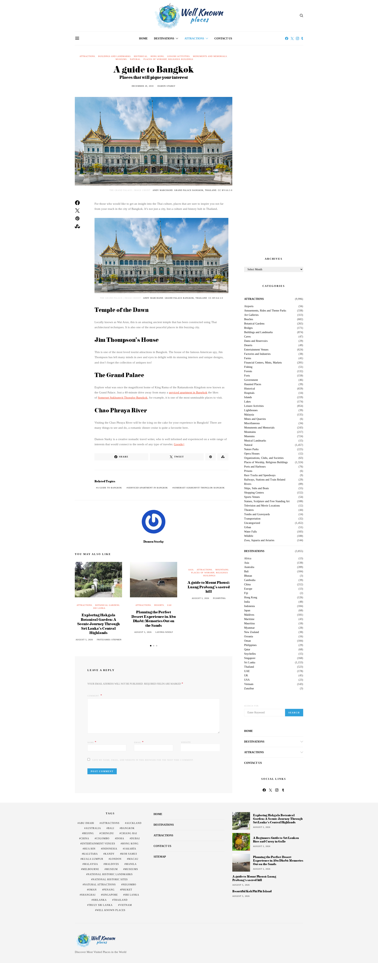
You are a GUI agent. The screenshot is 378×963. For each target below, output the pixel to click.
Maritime (249, 619)
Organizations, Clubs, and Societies (264, 458)
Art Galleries (251, 315)
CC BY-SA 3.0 (225, 190)
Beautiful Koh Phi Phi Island (251, 891)
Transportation (252, 518)
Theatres (249, 510)
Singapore (249, 658)
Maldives (249, 614)
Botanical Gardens (107, 605)
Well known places (110, 910)
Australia (249, 567)
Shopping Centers (254, 492)
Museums (121, 59)
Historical (140, 56)
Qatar (247, 649)
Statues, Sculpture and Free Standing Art (267, 501)
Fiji (246, 593)
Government (251, 380)
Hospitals (249, 393)
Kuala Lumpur (92, 859)
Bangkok (128, 828)
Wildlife (248, 536)
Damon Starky (166, 86)
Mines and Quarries (255, 419)
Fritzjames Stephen (109, 640)
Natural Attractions (100, 884)
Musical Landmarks (255, 440)
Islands (248, 397)
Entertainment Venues (256, 349)
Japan (247, 610)
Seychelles (250, 654)
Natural (135, 59)
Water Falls (250, 531)
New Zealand (251, 632)
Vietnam (248, 684)
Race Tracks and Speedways (259, 475)
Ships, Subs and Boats (256, 488)
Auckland (134, 823)
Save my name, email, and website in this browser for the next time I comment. (143, 760)
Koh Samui (129, 853)
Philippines (250, 645)
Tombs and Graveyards (257, 514)
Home (143, 38)
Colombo (102, 838)
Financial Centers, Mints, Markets (263, 362)
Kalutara (90, 853)
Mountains (222, 570)
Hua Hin (89, 848)
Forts (247, 375)
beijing (88, 833)
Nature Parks (251, 449)
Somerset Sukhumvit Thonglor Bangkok (122, 397)
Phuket (126, 889)
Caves (247, 336)
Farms (247, 358)
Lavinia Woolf (164, 632)
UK (246, 675)
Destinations (164, 38)
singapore (110, 894)
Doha (120, 838)
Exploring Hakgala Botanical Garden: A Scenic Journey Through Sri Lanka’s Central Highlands (98, 624)
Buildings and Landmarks (114, 56)
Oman (247, 641)
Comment (93, 696)
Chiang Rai (129, 833)
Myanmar (249, 628)
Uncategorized (252, 523)
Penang (109, 889)
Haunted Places (252, 384)
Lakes (247, 401)
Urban (247, 527)
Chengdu (107, 833)
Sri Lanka (99, 608)
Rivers (247, 484)
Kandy (110, 853)
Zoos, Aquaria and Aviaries (259, 540)
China (247, 584)
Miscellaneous (252, 423)
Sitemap (160, 856)
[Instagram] (297, 38)
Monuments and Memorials (210, 56)
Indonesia (249, 606)
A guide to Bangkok (109, 488)
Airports (248, 306)
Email (139, 742)
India (247, 601)
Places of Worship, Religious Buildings (168, 59)
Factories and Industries (257, 354)
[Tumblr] (302, 38)
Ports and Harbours (255, 466)
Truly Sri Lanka (101, 905)
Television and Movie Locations (262, 505)
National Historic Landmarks (110, 874)
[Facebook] (286, 38)
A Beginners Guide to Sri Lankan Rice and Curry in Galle (276, 839)
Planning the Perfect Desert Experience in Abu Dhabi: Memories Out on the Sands (153, 618)
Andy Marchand (163, 190)
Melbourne (90, 869)
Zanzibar (249, 688)
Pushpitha (219, 598)
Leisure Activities (178, 56)
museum (112, 869)
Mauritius (249, 623)
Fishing (248, 367)
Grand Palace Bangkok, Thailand (195, 190)
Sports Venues (252, 497)
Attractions (194, 38)
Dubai (135, 838)
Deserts (159, 605)
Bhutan (248, 575)
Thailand (249, 667)
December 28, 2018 (143, 86)
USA (247, 680)
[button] (150, 645)
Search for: (251, 706)
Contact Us (223, 38)
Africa (247, 558)
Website (186, 742)
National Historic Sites (110, 879)
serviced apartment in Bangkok (188, 392)
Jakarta (130, 848)
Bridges (248, 328)
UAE (169, 605)
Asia (191, 570)
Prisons (248, 471)
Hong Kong (157, 56)
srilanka (100, 900)
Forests (248, 371)
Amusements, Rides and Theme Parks (265, 310)
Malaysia (249, 414)
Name (91, 742)
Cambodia (249, 580)
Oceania (248, 636)
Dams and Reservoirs (256, 341)
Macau (133, 859)
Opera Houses (251, 453)
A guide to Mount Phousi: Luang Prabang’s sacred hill (208, 586)
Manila (131, 864)
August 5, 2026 (84, 640)
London (115, 859)
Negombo (129, 884)
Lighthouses (251, 410)
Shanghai (88, 894)
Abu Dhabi (86, 823)
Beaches (248, 319)
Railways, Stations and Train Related (264, 479)
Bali (246, 571)
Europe (248, 588)
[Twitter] (292, 38)
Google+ (179, 444)
